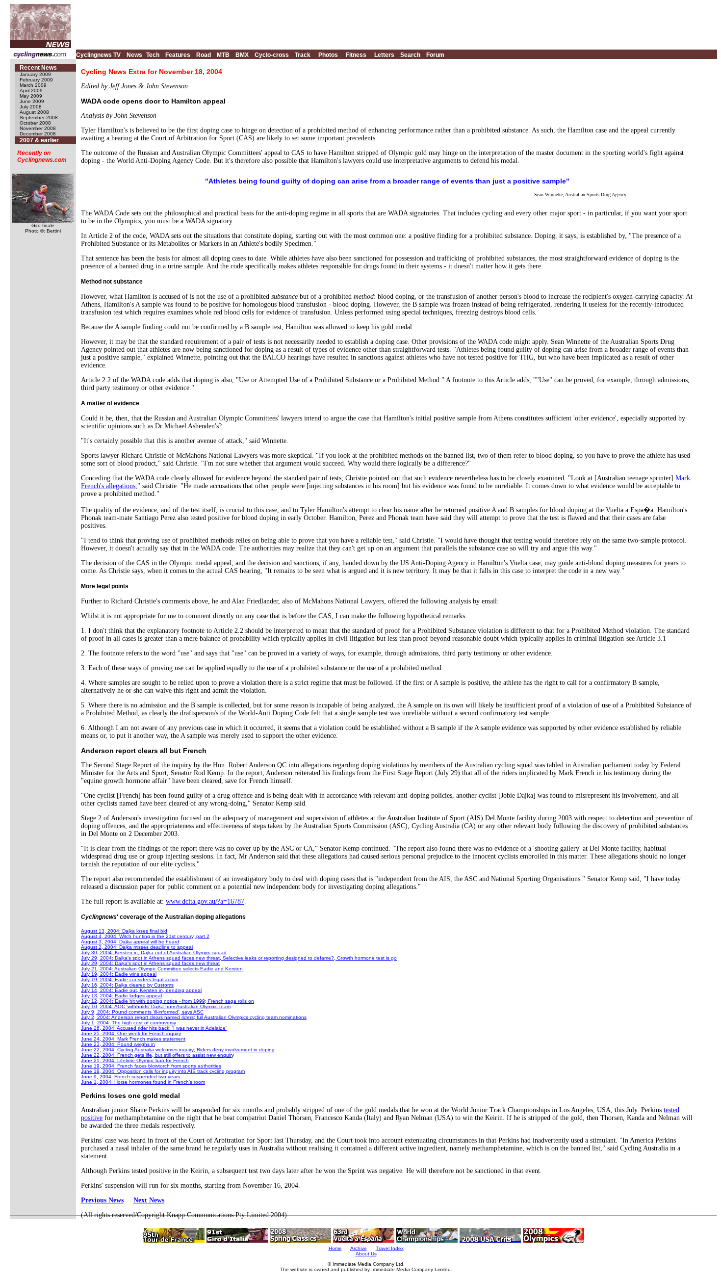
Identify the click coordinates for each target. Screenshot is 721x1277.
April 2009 (31, 90)
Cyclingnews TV (98, 55)
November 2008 (38, 128)
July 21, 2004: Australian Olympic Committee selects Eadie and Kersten (162, 968)
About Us (366, 1253)
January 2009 (35, 74)
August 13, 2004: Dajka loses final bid (124, 931)
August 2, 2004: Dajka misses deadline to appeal (137, 947)
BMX (242, 55)
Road (203, 55)
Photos (328, 55)
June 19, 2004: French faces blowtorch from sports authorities (151, 1066)
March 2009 (33, 85)
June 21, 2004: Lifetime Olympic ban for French (135, 1060)
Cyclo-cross (272, 55)
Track (302, 55)
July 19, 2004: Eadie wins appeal (118, 974)
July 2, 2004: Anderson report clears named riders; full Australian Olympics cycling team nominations (194, 1017)
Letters (384, 55)
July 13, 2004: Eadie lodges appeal (121, 995)
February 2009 (36, 79)
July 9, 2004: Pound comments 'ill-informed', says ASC (142, 1012)
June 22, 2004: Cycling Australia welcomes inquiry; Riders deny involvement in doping (178, 1049)
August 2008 (34, 112)
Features (177, 55)
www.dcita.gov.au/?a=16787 (205, 901)
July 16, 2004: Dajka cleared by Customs (127, 985)
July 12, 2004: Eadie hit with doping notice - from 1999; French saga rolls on (167, 1001)
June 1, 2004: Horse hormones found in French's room (143, 1082)
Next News (148, 1200)
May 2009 (31, 96)
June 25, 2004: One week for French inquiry (131, 1033)
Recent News (38, 67)
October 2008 (35, 123)
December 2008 (38, 133)
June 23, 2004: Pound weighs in (118, 1044)
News (134, 55)
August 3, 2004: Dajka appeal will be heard (130, 941)
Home (335, 1248)
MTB (223, 55)
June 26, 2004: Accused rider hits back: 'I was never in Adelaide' (154, 1028)
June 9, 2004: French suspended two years (130, 1076)
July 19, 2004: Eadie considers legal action (130, 979)
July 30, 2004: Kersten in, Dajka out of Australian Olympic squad (154, 952)
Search (410, 55)
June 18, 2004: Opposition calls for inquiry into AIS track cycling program (163, 1071)
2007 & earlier (39, 140)
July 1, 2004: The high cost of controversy (128, 1022)
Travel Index (390, 1248)
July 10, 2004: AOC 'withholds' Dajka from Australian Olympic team (156, 1006)
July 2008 (31, 106)
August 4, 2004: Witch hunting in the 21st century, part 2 (145, 936)
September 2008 (39, 117)
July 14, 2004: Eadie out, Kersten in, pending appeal (141, 990)
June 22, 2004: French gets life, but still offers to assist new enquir (156, 1055)
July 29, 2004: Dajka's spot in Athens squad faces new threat (150, 963)
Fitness (356, 55)
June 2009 (32, 101)
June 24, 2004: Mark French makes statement (133, 1039)
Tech (152, 55)
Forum (435, 55)
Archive (358, 1248)
